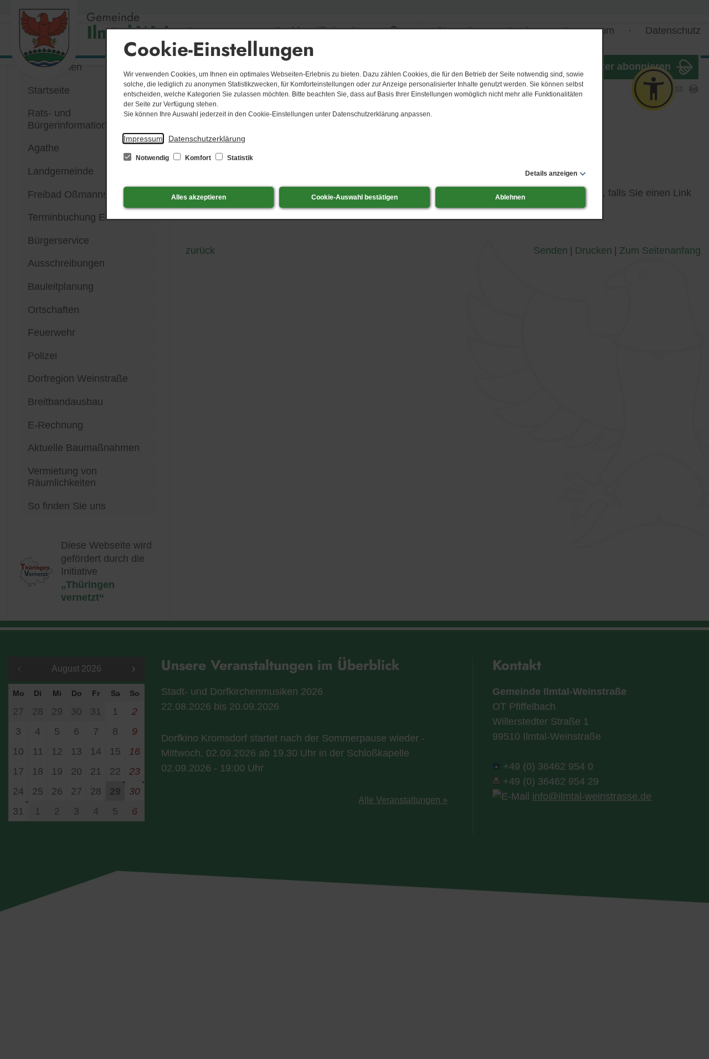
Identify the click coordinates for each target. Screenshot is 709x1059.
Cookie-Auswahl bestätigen (354, 197)
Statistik (239, 158)
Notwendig (152, 158)
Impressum (143, 138)
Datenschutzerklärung (206, 138)
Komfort (198, 158)
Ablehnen (510, 197)
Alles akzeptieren (198, 197)
